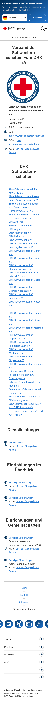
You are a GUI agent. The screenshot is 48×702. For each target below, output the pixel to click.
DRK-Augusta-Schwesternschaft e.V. (20, 230)
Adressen (8, 690)
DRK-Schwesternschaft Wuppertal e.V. (21, 358)
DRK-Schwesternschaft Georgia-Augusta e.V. (21, 288)
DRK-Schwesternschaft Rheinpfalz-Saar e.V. (21, 343)
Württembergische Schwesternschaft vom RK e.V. (25, 401)
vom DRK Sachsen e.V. (21, 407)
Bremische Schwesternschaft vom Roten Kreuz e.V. (24, 216)
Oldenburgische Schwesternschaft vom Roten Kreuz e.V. (24, 381)
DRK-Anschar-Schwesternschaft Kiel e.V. (23, 223)
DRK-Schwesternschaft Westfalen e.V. (21, 351)
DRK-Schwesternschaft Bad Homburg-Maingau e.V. (23, 245)
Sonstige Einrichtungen (20, 482)
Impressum (35, 693)
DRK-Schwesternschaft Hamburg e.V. (21, 296)
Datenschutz (36, 690)
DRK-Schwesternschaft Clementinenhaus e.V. (21, 267)
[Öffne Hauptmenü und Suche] (44, 28)
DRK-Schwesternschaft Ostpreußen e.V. (21, 336)
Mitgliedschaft (15, 442)
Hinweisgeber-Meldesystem (16, 693)
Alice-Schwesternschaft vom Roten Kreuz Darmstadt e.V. (24, 198)
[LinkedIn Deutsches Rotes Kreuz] (9, 624)
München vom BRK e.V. (21, 371)
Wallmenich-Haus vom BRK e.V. (26, 396)
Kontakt (17, 690)
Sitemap (26, 690)
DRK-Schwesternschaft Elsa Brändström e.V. (24, 274)
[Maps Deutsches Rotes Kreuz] (39, 624)
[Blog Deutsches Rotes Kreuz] (29, 624)
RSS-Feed (8, 696)
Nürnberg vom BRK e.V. (21, 374)
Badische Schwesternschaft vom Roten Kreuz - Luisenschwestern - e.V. (23, 207)
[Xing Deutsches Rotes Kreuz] (19, 624)
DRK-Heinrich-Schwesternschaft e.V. (20, 237)
